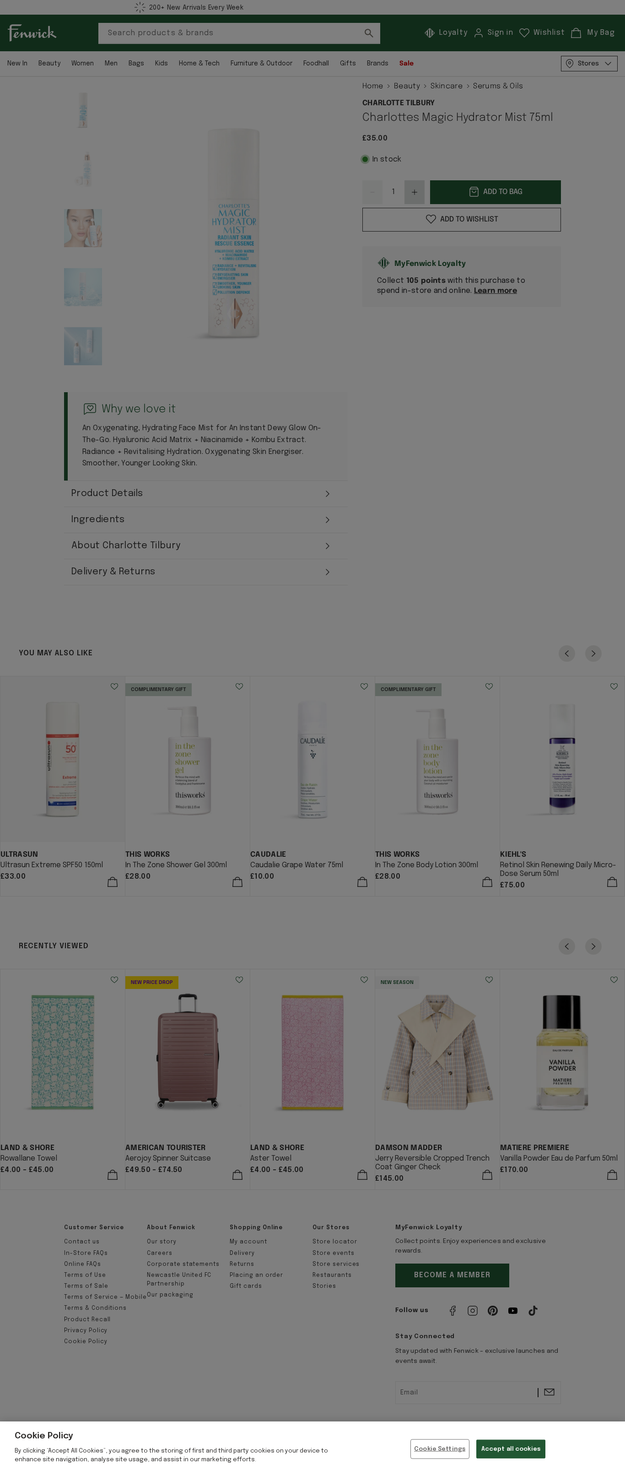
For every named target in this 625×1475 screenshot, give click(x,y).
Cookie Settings (439, 1449)
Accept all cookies (510, 1449)
